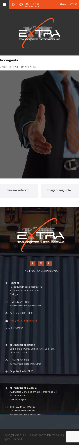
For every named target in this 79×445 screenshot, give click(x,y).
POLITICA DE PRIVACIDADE (44, 270)
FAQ (26, 270)
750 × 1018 (20, 67)
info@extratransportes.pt (23, 320)
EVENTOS (31, 67)
